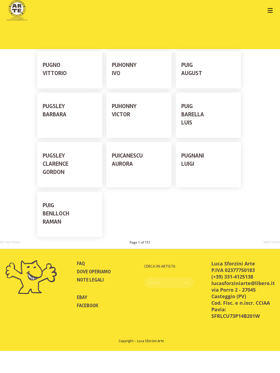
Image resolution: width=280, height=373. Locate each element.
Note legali (90, 280)
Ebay (82, 297)
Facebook (87, 306)
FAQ (81, 263)
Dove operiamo (94, 272)
